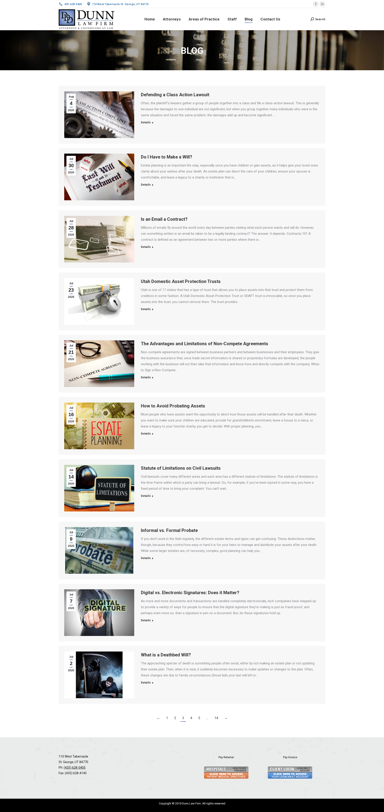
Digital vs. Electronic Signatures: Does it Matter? (190, 592)
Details (146, 122)
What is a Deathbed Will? (166, 655)
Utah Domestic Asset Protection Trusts (181, 281)
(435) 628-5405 (75, 767)
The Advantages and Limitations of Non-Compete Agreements (204, 343)
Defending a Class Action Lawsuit (175, 94)
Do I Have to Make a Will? (166, 157)
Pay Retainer (226, 757)
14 (216, 718)
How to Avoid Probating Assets (173, 406)
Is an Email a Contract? (164, 219)
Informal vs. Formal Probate (169, 530)
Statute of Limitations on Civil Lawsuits (181, 468)
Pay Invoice (290, 757)
